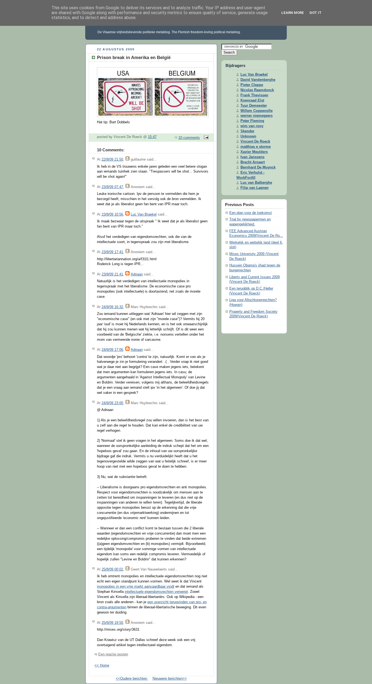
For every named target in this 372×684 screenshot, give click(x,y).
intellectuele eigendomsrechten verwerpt (156, 592)
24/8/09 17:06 (112, 350)
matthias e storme (255, 147)
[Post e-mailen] (205, 138)
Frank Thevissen (254, 95)
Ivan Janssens (252, 157)
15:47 (152, 137)
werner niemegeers (256, 116)
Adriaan (137, 274)
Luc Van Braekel (144, 214)
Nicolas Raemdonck (257, 90)
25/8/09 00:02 (112, 569)
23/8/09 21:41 (112, 274)
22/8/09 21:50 (112, 159)
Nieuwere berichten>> (170, 678)
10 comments (189, 138)
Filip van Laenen (254, 188)
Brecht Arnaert (252, 162)
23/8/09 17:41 (112, 252)
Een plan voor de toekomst (250, 213)
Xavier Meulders (254, 152)
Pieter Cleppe (251, 85)
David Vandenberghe (257, 80)
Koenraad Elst (252, 100)
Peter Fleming (252, 121)
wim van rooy (251, 126)
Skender (247, 131)
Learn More (292, 13)
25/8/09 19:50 (112, 623)
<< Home (101, 665)
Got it (315, 13)
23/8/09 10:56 (112, 214)
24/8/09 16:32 (112, 307)
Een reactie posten (113, 654)
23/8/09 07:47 (112, 187)
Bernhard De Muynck (258, 167)
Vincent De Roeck (255, 141)
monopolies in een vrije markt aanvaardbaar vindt (135, 586)
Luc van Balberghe (256, 183)
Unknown (248, 136)
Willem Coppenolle (256, 111)
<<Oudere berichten (132, 678)
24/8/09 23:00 (112, 403)
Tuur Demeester (253, 106)
